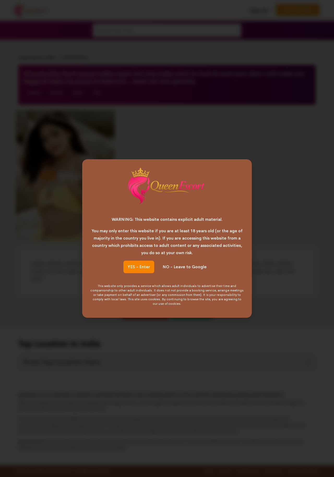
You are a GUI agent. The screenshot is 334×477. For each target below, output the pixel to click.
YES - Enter (139, 267)
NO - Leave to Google (185, 267)
